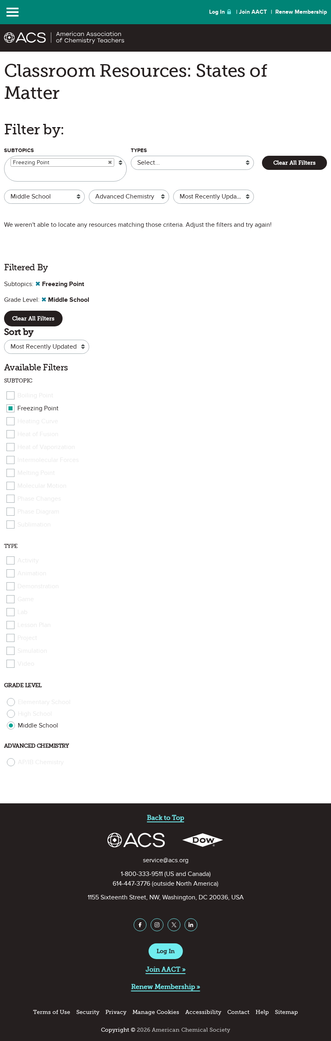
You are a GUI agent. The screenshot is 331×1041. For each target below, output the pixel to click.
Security (87, 1012)
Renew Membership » (165, 987)
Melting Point (36, 473)
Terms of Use (51, 1012)
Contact (238, 1012)
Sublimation (34, 524)
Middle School (38, 725)
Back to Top (165, 818)
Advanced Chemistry (36, 745)
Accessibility (203, 1012)
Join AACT (253, 11)
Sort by (18, 331)
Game (25, 599)
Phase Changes (39, 499)
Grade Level (23, 685)
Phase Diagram (38, 512)
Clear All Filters (294, 162)
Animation (31, 573)
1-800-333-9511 (142, 874)
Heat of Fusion (38, 434)
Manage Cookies (155, 1012)
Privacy (115, 1012)
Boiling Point (35, 395)
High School (35, 714)
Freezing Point (38, 408)
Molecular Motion (42, 486)
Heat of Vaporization (46, 447)
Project (27, 638)
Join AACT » (166, 969)
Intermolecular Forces (48, 460)
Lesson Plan (34, 625)
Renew (301, 11)
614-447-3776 (131, 884)
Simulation (32, 651)
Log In (217, 11)
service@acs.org (166, 860)
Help (262, 1012)
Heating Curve (37, 421)
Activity (28, 560)
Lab (22, 612)
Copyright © (118, 1029)
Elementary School (44, 702)
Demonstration (38, 586)
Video (25, 664)
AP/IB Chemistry (41, 762)
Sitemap (286, 1012)
